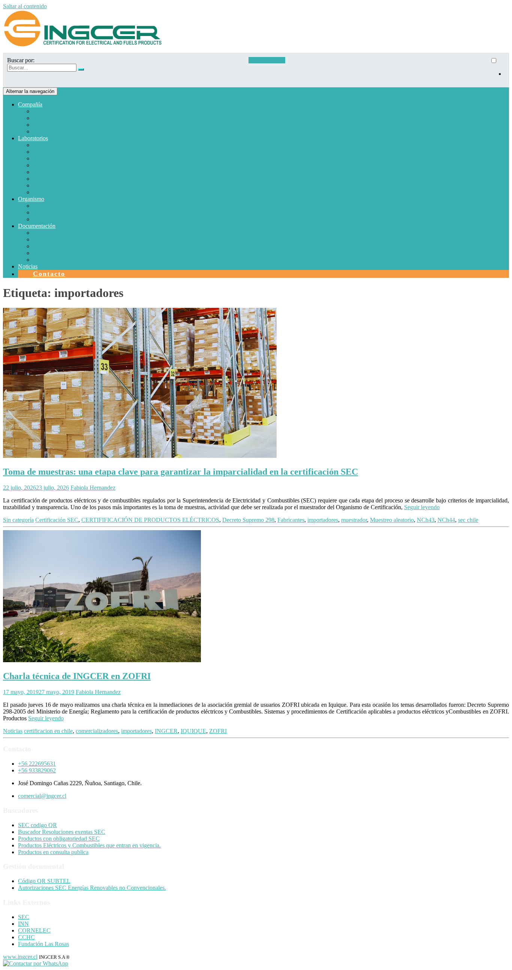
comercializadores (97, 731)
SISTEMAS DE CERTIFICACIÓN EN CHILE (91, 205)
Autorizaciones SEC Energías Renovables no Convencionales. (92, 888)
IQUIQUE (193, 731)
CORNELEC (34, 930)
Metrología (46, 192)
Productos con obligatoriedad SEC (59, 838)
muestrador (354, 520)
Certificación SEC (56, 520)
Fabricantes (290, 520)
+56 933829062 (37, 770)
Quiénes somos (51, 111)
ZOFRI (218, 731)
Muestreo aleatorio (392, 520)
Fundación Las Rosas (43, 944)
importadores (322, 520)
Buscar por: (20, 60)
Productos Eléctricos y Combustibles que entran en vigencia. (89, 845)
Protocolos (45, 232)
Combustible (48, 151)
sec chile (468, 520)
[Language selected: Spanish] (497, 70)
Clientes (42, 131)
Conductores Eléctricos (60, 172)
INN (23, 924)
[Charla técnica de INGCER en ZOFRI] (102, 660)
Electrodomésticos (54, 145)
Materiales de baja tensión (63, 158)
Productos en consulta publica (53, 852)
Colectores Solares (55, 219)
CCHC (26, 937)
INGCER (166, 731)
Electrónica (46, 165)
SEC (23, 917)
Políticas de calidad (55, 124)
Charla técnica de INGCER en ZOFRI (77, 676)
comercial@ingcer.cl (42, 796)
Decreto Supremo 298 (248, 520)
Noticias (27, 266)
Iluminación (47, 185)
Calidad (42, 259)
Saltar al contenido (25, 6)
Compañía (30, 104)
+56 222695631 (37, 763)
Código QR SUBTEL (44, 881)
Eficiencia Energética (58, 178)
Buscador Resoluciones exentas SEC (61, 832)
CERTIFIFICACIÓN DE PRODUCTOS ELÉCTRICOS (150, 520)
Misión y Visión (52, 118)
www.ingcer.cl (20, 957)
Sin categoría (18, 520)
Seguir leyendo (422, 507)
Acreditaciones (50, 246)
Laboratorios (33, 138)
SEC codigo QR (37, 825)
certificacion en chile (48, 731)
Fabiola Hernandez (92, 487)
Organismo (31, 199)
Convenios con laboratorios (65, 253)
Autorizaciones (51, 212)
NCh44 (446, 520)
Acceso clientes (267, 60)
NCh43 (425, 520)
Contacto (49, 273)
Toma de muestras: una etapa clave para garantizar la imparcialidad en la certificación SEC (180, 472)
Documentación (36, 226)
